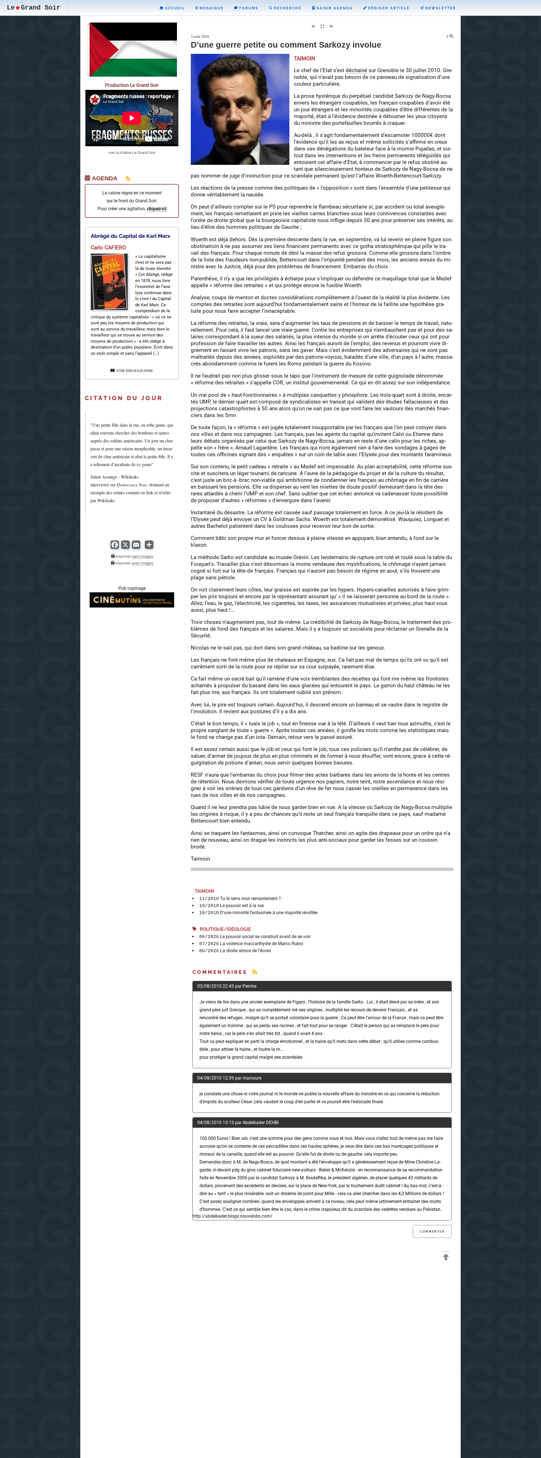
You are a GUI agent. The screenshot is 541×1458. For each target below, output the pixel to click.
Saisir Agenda (334, 8)
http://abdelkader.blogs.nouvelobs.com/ (232, 1216)
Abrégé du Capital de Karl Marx (130, 236)
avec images (142, 563)
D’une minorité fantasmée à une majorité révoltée (269, 912)
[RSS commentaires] (255, 972)
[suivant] (331, 26)
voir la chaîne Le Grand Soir (132, 152)
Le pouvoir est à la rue (242, 905)
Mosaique (211, 8)
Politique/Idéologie (223, 929)
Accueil (174, 8)
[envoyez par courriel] (136, 547)
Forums (248, 8)
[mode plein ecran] (322, 26)
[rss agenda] (124, 178)
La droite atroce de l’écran (245, 950)
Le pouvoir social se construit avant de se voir (265, 936)
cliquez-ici (157, 208)
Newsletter (440, 8)
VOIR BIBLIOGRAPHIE (133, 371)
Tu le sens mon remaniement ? (250, 898)
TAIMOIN (203, 891)
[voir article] (109, 308)
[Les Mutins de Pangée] (132, 606)
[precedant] (312, 26)
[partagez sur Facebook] (114, 547)
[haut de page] (446, 1258)
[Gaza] (132, 75)
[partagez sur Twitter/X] (125, 547)
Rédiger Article (388, 8)
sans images (142, 556)
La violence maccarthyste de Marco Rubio (261, 943)
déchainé (356, 70)
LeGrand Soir (33, 8)
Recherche (286, 8)
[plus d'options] (149, 547)
